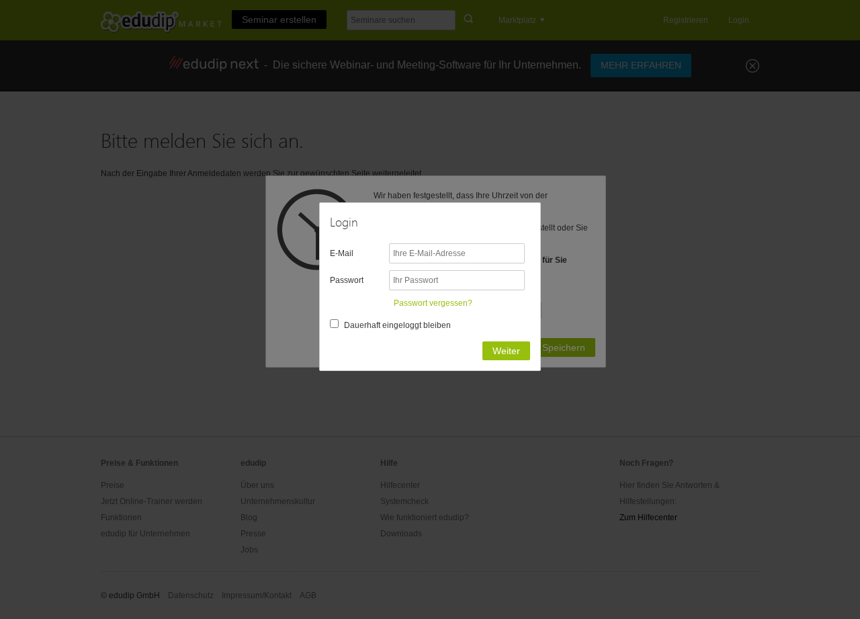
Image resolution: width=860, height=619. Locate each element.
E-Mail (341, 253)
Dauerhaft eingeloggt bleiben (397, 325)
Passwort (346, 280)
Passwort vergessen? (433, 303)
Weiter (506, 350)
